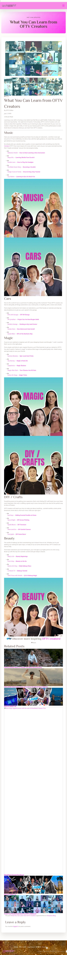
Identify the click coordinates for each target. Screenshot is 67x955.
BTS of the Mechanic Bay (25, 334)
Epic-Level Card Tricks (27, 356)
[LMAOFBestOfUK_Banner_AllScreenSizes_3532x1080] (33, 705)
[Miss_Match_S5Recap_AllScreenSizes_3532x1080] (33, 873)
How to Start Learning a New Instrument (32, 153)
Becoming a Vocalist (29, 167)
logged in (16, 926)
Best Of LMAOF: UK (10, 706)
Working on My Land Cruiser (28, 324)
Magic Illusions (21, 365)
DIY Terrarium (22, 524)
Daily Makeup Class (25, 566)
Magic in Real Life (22, 361)
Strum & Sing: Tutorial (31, 172)
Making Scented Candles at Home (25, 515)
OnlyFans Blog (51, 915)
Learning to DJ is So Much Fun (25, 176)
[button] (63, 5)
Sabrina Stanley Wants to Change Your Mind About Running (23, 667)
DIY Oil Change (24, 314)
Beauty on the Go (21, 561)
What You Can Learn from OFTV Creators (23, 915)
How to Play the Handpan (25, 162)
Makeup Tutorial (22, 571)
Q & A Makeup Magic (30, 575)
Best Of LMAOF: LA (10, 894)
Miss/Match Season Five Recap (14, 875)
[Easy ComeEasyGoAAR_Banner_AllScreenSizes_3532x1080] (33, 685)
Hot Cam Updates (33, 17)
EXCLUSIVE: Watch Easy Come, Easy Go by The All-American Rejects (26, 687)
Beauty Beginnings (22, 556)
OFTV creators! (51, 638)
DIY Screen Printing (23, 520)
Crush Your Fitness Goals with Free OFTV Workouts (20, 914)
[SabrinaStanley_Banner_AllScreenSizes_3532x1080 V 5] (33, 666)
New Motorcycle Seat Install (26, 329)
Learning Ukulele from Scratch (25, 157)
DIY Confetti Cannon (24, 529)
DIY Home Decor (21, 534)
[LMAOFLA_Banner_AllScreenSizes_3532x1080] (33, 893)
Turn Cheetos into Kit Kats (28, 370)
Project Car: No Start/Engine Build (28, 319)
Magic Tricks (23, 375)
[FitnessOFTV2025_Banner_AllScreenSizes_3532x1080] (33, 912)
